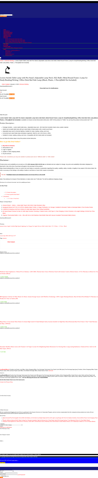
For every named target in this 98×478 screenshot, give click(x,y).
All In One (5, 45)
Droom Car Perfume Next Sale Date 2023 (15, 40)
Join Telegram (3, 16)
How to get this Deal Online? (13, 194)
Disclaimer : (6, 196)
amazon (5, 238)
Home (4, 29)
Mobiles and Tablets (7, 33)
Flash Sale (5, 37)
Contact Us (8, 52)
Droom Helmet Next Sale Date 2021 (13, 39)
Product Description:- (11, 192)
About (4, 49)
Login (1, 477)
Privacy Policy (8, 55)
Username (2, 473)
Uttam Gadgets (5, 84)
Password (2, 474)
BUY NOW (12, 94)
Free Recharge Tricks (7, 32)
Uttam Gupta (30, 456)
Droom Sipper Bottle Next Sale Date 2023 (15, 41)
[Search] (0, 59)
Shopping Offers (6, 46)
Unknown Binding (9, 60)
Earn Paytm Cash (7, 36)
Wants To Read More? (14, 198)
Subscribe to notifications (6, 427)
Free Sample (5, 44)
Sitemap (35, 456)
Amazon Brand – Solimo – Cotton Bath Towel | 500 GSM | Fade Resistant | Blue (24, 205)
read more (50, 370)
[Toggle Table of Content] (1, 189)
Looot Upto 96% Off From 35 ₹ (8, 235)
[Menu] (0, 57)
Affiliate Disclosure (9, 54)
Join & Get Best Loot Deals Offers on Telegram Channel (18, 42)
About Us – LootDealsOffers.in (12, 50)
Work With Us (6, 31)
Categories (2, 424)
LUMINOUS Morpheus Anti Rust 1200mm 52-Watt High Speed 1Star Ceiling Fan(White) (26, 209)
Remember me (5, 476)
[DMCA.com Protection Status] (10, 393)
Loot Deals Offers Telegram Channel (14, 47)
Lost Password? (21, 474)
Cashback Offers (7, 35)
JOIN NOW (2, 462)
